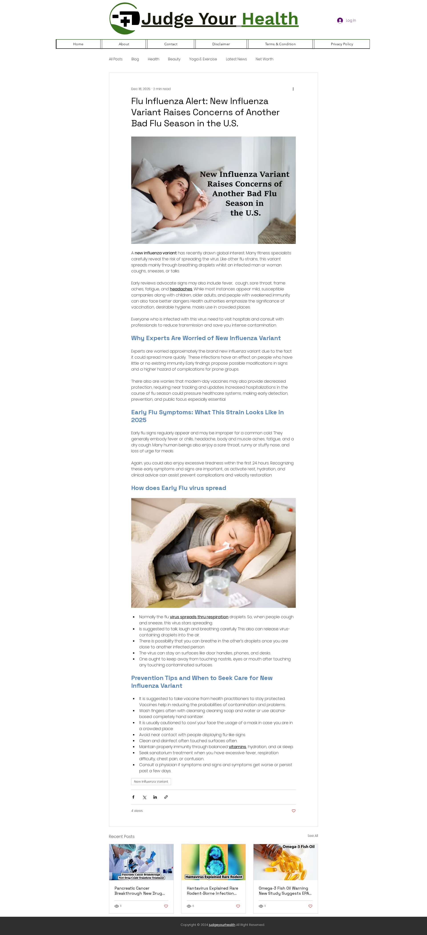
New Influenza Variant (151, 781)
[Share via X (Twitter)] (144, 797)
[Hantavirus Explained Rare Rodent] (213, 862)
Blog (135, 59)
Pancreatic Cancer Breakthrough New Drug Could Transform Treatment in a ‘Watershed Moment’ (141, 891)
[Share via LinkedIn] (155, 797)
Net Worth (264, 59)
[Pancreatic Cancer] (141, 862)
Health (153, 59)
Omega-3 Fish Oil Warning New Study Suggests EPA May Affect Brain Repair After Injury (284, 891)
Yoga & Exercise (203, 59)
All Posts (116, 59)
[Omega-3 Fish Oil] (286, 862)
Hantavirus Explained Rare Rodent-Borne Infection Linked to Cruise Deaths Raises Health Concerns (212, 891)
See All (313, 835)
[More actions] (293, 89)
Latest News (236, 59)
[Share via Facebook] (133, 797)
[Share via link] (166, 797)
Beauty (174, 59)
